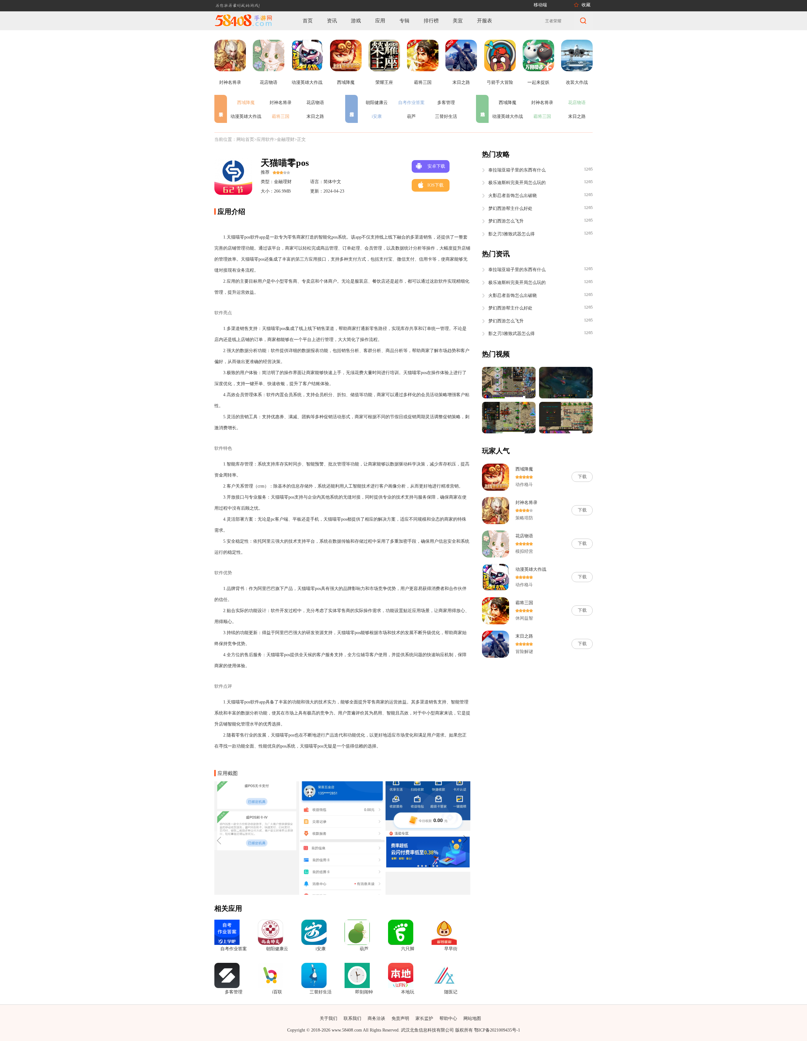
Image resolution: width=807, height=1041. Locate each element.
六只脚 (407, 948)
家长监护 (424, 1018)
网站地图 (472, 1018)
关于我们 (328, 1018)
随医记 (450, 992)
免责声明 (400, 1018)
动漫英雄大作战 (245, 116)
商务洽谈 (376, 1018)
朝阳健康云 (377, 102)
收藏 (586, 5)
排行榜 (431, 20)
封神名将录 (281, 102)
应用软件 (265, 139)
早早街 (450, 948)
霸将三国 (280, 116)
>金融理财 (284, 139)
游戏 (356, 20)
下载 (582, 476)
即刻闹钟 (364, 992)
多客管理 (446, 102)
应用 (380, 20)
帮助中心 (448, 1018)
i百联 (277, 992)
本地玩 (407, 992)
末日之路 (315, 116)
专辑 (404, 20)
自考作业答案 (411, 102)
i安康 (377, 116)
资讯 (332, 20)
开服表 (484, 20)
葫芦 (411, 116)
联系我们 (352, 1018)
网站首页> (246, 139)
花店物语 (315, 102)
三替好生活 (446, 116)
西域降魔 (246, 102)
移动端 (540, 5)
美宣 (458, 20)
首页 (308, 20)
